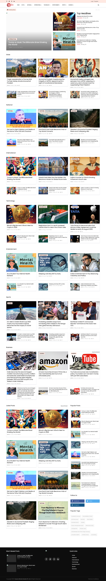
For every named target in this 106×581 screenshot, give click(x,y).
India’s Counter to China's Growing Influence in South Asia (82, 178)
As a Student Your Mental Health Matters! (63, 45)
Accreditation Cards (87, 516)
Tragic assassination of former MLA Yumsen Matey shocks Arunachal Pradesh (19, 81)
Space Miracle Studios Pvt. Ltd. (23, 579)
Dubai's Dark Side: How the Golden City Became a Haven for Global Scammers (53, 178)
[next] (99, 10)
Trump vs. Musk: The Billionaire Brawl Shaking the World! (19, 178)
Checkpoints (74, 528)
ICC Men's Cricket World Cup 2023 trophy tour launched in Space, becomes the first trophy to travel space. (19, 324)
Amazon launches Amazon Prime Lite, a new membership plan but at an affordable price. (53, 374)
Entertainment (76, 564)
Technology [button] (46, 5)
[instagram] (11, 1)
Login (92, 1)
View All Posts (64, 406)
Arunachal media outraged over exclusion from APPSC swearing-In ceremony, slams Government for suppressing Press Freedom (82, 82)
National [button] (29, 5)
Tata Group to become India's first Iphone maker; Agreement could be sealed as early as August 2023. (83, 227)
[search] (98, 5)
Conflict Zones (85, 534)
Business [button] (71, 5)
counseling (93, 534)
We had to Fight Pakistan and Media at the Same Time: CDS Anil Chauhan (88, 21)
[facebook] (6, 1)
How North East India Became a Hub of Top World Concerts (88, 28)
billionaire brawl (89, 525)
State (73, 555)
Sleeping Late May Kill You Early (84, 16)
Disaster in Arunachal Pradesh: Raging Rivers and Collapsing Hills (88, 34)
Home (18, 5)
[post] (29, 31)
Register (96, 1)
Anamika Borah (75, 522)
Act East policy (74, 519)
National (74, 557)
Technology (75, 562)
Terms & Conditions (93, 579)
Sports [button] (64, 5)
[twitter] (9, 1)
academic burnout (75, 516)
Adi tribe (83, 519)
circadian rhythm (75, 534)
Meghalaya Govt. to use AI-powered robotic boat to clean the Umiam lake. (52, 226)
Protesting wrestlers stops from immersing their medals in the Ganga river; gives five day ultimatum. (52, 323)
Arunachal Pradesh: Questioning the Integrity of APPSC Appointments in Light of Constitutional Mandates (51, 81)
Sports (73, 566)
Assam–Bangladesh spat (77, 525)
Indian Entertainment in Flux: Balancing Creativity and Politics (84, 275)
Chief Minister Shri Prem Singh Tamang (80, 531)
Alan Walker (90, 519)
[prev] (96, 10)
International (75, 560)
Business (74, 569)
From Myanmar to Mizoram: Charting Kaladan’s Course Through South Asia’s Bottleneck (87, 41)
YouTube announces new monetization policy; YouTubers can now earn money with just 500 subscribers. (84, 374)
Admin (10, 47)
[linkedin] (14, 1)
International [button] (37, 5)
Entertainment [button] (55, 5)
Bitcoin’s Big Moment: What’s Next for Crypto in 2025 (63, 26)
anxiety (82, 522)
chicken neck (83, 528)
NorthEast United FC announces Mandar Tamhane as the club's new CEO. (83, 323)
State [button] (22, 5)
